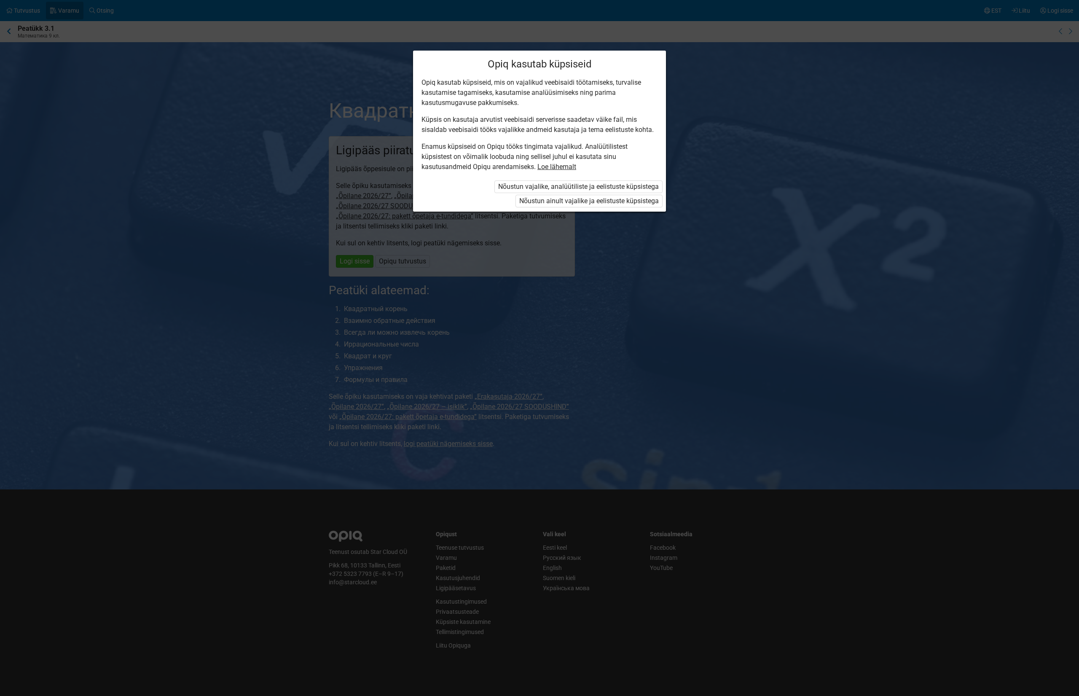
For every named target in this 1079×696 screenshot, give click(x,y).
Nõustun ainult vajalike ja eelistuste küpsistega (589, 201)
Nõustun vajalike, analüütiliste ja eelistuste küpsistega (578, 187)
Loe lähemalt (556, 167)
